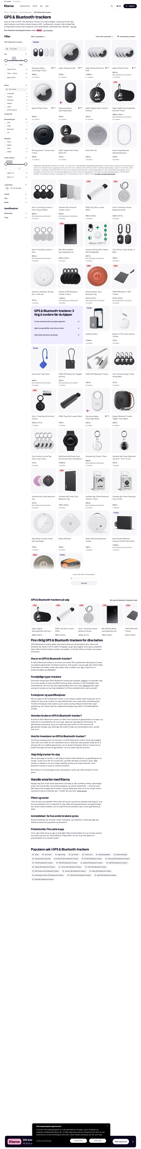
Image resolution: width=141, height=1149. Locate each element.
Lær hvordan (48, 30)
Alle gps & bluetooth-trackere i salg (123, 600)
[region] (71, 1134)
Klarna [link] (6, 12)
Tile (82, 667)
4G (43, 704)
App (41, 6)
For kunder (7, 1)
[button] (119, 6)
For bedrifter (17, 1)
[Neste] (134, 620)
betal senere (82, 791)
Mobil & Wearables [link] (25, 12)
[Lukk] (107, 1126)
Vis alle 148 (8, 114)
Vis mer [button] (84, 583)
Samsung (86, 686)
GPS (95, 761)
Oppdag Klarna (25, 6)
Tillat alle (98, 1141)
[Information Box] (45, 37)
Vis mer (73, 27)
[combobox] (104, 36)
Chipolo (84, 681)
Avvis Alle (79, 1141)
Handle (35, 6)
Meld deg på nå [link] (121, 1142)
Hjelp (47, 6)
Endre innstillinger (44, 1141)
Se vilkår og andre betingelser (105, 174)
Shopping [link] (14, 12)
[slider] (6, 60)
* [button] (122, 74)
